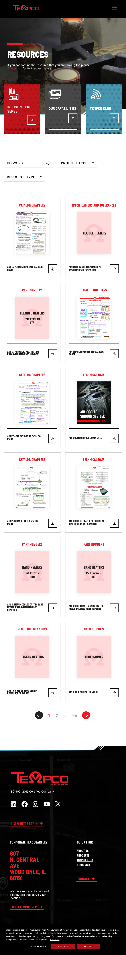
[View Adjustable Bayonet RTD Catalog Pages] (93, 323)
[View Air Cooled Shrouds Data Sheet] (93, 408)
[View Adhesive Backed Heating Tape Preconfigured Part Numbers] (32, 323)
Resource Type (21, 177)
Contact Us (14, 68)
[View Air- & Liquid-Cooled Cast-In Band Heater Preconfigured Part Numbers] (32, 577)
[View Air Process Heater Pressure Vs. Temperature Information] (93, 492)
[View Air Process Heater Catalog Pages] (32, 492)
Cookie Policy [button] (106, 936)
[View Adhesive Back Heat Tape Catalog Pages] (32, 238)
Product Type (74, 163)
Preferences (38, 946)
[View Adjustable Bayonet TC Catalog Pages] (32, 408)
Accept (88, 946)
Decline (63, 946)
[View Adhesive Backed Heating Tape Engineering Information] (93, 238)
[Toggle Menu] (114, 7)
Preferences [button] (54, 940)
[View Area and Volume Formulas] (93, 662)
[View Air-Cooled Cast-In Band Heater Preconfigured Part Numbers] (93, 577)
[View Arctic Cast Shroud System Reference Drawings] (32, 662)
